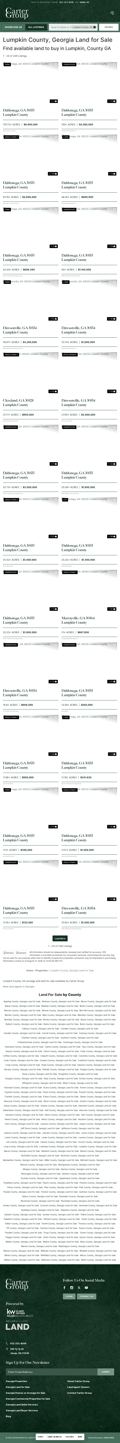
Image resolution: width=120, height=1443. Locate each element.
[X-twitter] (79, 1287)
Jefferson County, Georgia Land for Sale (80, 1128)
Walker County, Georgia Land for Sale (23, 1241)
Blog (8, 1416)
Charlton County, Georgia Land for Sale (40, 1037)
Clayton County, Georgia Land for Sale (23, 1051)
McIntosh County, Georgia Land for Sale (80, 1155)
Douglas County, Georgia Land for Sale (23, 1078)
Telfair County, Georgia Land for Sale (22, 1223)
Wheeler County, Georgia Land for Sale (98, 1250)
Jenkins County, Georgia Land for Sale (22, 1133)
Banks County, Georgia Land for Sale (97, 1006)
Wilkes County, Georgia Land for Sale (22, 1260)
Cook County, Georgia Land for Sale (21, 1060)
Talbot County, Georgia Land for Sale (98, 1214)
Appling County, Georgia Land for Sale (22, 1001)
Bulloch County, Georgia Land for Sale (24, 1024)
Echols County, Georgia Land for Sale (97, 1078)
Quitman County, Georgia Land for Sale (98, 1192)
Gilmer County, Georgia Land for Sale (97, 1096)
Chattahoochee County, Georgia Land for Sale (40, 1042)
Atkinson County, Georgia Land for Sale (60, 1001)
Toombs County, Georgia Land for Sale (58, 1228)
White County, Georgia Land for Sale (21, 1255)
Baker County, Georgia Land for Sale (22, 1006)
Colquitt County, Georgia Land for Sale (58, 1056)
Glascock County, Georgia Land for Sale (23, 1101)
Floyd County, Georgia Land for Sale (60, 1092)
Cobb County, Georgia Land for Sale (97, 1051)
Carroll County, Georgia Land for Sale (60, 1033)
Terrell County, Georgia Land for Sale (59, 1223)
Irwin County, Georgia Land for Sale (22, 1124)
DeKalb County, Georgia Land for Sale (60, 1069)
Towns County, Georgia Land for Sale (96, 1228)
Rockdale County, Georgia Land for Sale (80, 1201)
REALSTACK (109, 1438)
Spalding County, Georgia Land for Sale (40, 1210)
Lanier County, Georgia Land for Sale (59, 1137)
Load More (60, 938)
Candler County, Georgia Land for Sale (22, 1033)
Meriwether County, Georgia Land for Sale (23, 1160)
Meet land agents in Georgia (18, 986)
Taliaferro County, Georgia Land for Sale (23, 1219)
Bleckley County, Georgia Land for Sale (96, 1015)
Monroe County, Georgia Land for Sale (38, 1164)
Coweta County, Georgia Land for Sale (58, 1060)
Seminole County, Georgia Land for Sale (98, 1205)
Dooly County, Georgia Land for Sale (39, 1074)
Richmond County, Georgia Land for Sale (40, 1201)
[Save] (56, 64)
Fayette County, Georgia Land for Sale (23, 1092)
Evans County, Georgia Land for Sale (60, 1087)
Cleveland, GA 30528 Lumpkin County (18, 402)
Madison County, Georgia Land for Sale (60, 1151)
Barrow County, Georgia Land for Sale (22, 1010)
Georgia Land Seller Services (22, 1404)
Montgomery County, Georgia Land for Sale (79, 1164)
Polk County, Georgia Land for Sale (96, 1187)
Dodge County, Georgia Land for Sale (98, 1069)
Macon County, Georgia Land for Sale (22, 1151)
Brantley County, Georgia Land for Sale (23, 1019)
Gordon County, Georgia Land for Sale (98, 1101)
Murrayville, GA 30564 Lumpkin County (78, 620)
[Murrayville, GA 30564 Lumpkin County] (89, 591)
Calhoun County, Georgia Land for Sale (40, 1028)
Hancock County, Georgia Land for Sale (98, 1110)
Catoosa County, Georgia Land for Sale (97, 1033)
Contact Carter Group (79, 1393)
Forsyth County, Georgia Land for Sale (97, 1092)
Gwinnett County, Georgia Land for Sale (97, 1105)
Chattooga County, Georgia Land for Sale (83, 1042)
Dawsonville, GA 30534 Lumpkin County (20, 330)
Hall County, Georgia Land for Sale (61, 1110)
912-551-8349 (66, 2)
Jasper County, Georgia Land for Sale (97, 1124)
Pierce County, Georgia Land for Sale (25, 1187)
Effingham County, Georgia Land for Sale (41, 1083)
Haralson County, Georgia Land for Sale (24, 1114)
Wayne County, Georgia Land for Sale (21, 1250)
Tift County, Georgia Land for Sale (22, 1228)
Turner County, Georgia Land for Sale (97, 1232)
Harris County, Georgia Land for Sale (62, 1114)
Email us (84, 2)
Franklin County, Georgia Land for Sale (23, 1096)
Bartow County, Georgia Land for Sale (60, 1010)
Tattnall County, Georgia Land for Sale (61, 1219)
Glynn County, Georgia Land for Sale (60, 1101)
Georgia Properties (16, 1381)
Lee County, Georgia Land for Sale (22, 1142)
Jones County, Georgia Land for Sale (98, 1133)
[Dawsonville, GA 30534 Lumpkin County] (31, 300)
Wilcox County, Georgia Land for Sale (98, 1255)
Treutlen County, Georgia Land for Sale (23, 1232)
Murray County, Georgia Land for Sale (79, 1169)
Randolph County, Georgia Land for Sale (78, 1196)
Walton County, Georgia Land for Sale (61, 1241)
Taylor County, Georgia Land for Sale (98, 1219)
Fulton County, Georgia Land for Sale (60, 1096)
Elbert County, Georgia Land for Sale (80, 1083)
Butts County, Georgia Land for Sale (97, 1024)
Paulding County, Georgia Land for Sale (22, 1182)
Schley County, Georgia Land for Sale (21, 1205)
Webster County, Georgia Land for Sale (59, 1250)
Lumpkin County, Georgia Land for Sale (97, 1146)
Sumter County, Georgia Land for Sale (61, 1214)
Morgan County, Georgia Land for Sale (41, 1169)
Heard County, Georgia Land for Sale (22, 1119)
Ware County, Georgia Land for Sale (97, 1241)
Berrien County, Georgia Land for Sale (23, 1015)
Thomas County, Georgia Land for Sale (96, 1223)
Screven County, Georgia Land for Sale (59, 1205)
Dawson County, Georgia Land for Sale (95, 1065)
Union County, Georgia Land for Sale (60, 1237)
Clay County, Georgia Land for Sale (98, 1046)
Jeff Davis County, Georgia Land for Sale (40, 1128)
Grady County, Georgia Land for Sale (21, 1105)
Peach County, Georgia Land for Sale (60, 1182)
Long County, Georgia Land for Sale (21, 1146)
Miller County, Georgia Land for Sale (61, 1160)
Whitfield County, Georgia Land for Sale (59, 1255)
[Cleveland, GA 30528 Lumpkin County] (31, 373)
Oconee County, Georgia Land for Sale (39, 1178)
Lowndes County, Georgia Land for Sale (58, 1146)
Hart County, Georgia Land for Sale (98, 1114)
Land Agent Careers (78, 1387)
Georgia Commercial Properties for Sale (28, 1398)
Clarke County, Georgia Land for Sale (62, 1046)
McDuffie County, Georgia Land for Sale (40, 1155)
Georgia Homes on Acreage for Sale (25, 1393)
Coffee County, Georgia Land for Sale (21, 1056)
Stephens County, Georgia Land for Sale (79, 1210)
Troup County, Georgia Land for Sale (60, 1232)
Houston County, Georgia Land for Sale (96, 1119)
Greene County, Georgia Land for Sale (59, 1105)
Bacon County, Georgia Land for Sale (98, 1001)
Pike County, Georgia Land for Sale (61, 1187)
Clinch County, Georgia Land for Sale (61, 1051)
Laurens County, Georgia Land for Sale (96, 1137)
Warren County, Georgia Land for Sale (39, 1246)
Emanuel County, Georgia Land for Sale (23, 1087)
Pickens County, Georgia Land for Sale (98, 1182)
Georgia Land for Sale (18, 1387)
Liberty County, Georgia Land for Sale (58, 1142)
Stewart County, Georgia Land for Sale (22, 1214)
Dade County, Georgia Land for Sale (58, 1065)
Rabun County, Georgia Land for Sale (40, 1196)
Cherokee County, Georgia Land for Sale (24, 1046)
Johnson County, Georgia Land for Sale (61, 1133)
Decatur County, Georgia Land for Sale (22, 1069)
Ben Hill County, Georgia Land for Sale (97, 1010)
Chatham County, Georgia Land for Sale (79, 1037)
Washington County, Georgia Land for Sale (79, 1246)
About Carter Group (78, 1381)
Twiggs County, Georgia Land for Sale (23, 1237)
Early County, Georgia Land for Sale (61, 1078)
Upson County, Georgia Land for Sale (97, 1237)
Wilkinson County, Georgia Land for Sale (60, 1260)
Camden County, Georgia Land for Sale (79, 1028)
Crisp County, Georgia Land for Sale (23, 1065)
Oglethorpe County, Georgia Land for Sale (79, 1178)
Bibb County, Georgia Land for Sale (59, 1015)
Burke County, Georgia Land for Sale (60, 1024)
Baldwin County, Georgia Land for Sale (59, 1006)
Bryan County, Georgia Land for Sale (98, 1019)
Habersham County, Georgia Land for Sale (23, 1110)
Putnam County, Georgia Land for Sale (59, 1192)
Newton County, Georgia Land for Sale (80, 1173)
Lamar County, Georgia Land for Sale (22, 1137)
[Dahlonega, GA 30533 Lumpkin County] (31, 83)
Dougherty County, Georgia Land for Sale (78, 1074)
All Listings (36, 27)
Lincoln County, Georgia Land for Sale (96, 1142)
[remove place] (95, 27)
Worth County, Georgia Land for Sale (98, 1260)
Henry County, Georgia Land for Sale (59, 1119)
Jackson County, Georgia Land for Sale (59, 1124)
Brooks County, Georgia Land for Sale (61, 1019)
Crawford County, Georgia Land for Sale (97, 1060)
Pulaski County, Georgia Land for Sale (21, 1192)
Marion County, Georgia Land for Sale (98, 1151)
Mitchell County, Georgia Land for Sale (98, 1160)
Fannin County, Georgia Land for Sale (98, 1087)
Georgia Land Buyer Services (22, 1410)
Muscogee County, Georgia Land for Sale (41, 1173)
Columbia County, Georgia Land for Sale (98, 1056)
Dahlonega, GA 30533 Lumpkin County (18, 112)
